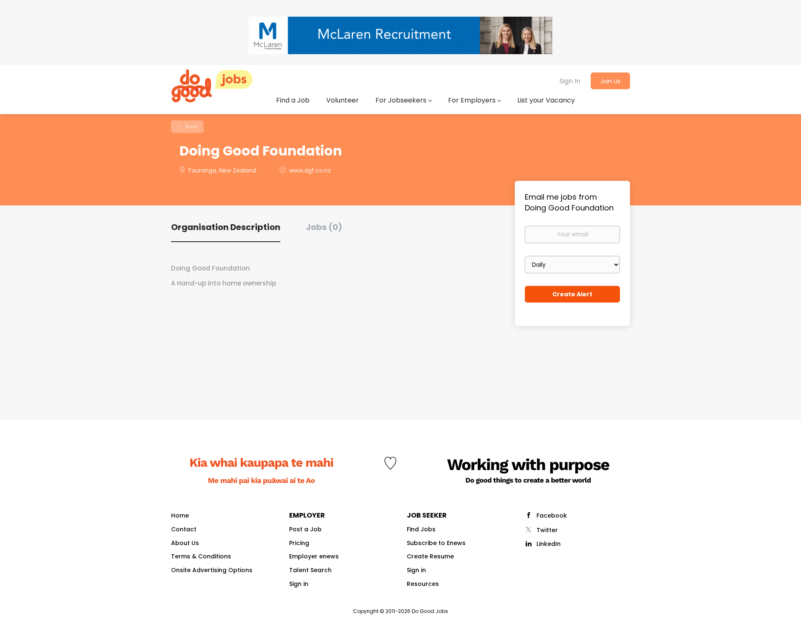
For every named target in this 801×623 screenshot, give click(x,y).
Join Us (610, 81)
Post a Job (305, 529)
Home (180, 515)
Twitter (547, 530)
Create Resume (430, 556)
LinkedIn (549, 544)
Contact (183, 529)
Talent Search (310, 570)
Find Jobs (421, 529)
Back (190, 126)
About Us (185, 543)
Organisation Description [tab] (225, 227)
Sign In (569, 81)
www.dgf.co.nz (310, 170)
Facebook (552, 515)
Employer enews (314, 556)
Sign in (298, 584)
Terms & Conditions (201, 556)
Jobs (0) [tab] (324, 227)
